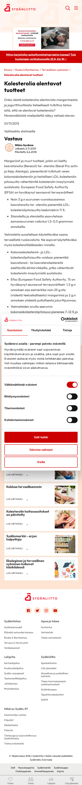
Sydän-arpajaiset (14, 673)
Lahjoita (9, 657)
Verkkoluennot (12, 647)
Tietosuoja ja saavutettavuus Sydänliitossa (20, 737)
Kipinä (60, 771)
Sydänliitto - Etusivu (34, 8)
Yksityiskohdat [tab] (41, 330)
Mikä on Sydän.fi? (16, 709)
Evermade (47, 759)
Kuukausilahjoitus (13, 668)
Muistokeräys (11, 688)
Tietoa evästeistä (14, 743)
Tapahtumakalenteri (52, 694)
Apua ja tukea (50, 621)
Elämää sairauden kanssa (18, 632)
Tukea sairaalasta (51, 637)
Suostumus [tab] (15, 330)
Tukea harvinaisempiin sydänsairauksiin (53, 683)
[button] (67, 9)
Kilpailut (9, 719)
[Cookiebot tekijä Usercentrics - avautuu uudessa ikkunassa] (61, 319)
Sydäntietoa (12, 621)
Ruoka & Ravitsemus (27, 70)
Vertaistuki (47, 632)
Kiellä (41, 462)
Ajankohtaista (49, 663)
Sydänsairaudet (13, 627)
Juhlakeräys (11, 683)
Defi (13, 767)
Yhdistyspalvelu (23, 771)
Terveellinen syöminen (55, 70)
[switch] (72, 396)
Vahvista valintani (41, 449)
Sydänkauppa (49, 689)
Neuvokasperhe (26, 767)
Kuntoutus (46, 627)
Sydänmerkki (44, 767)
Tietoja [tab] (67, 330)
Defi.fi (44, 699)
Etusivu (8, 70)
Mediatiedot (11, 725)
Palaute (8, 730)
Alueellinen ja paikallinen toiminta (54, 675)
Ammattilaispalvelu (44, 771)
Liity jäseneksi (48, 668)
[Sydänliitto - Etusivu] (41, 597)
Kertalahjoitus (12, 663)
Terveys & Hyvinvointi (16, 642)
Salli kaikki (41, 437)
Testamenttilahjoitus (15, 678)
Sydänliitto (48, 657)
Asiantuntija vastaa (15, 714)
